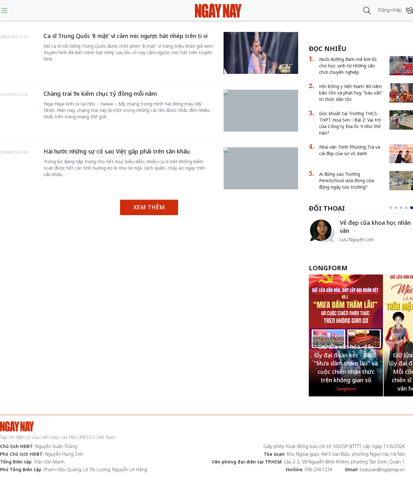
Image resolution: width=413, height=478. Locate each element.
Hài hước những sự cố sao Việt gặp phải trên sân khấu (117, 151)
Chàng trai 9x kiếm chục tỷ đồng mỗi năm (100, 93)
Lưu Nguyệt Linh (357, 239)
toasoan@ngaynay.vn (382, 469)
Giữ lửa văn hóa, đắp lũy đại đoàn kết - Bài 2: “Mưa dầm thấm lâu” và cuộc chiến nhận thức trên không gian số (346, 363)
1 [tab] (390, 207)
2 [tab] (396, 207)
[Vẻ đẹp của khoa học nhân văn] (322, 231)
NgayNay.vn (218, 10)
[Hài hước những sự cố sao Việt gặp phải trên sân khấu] (261, 150)
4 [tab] (406, 207)
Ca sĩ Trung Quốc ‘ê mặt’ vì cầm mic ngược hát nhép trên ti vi (125, 36)
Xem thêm (149, 207)
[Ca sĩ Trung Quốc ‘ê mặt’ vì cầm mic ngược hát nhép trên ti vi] (261, 53)
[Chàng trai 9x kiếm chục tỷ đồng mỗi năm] (261, 93)
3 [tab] (401, 207)
